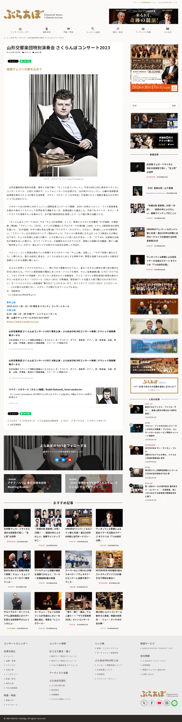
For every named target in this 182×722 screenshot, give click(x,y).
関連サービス (147, 643)
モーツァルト (78, 420)
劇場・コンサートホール (107, 648)
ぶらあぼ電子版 (58, 685)
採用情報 (146, 665)
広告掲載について (104, 669)
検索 (174, 105)
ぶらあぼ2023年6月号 (49, 420)
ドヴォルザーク (28, 420)
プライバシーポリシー (106, 678)
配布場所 (55, 690)
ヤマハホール (11, 704)
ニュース (10, 656)
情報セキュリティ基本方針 (154, 669)
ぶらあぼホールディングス (154, 660)
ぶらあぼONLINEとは (106, 660)
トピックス (11, 665)
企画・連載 (11, 660)
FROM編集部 (11, 687)
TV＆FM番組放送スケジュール (64, 665)
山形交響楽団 (15, 424)
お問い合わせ (148, 674)
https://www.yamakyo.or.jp (23, 321)
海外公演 (10, 683)
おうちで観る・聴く (60, 651)
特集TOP (10, 700)
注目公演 (38, 52)
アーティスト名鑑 (58, 672)
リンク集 (99, 643)
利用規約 (101, 674)
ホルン (66, 420)
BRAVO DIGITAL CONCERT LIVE (157, 648)
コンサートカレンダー (16, 643)
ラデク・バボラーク (97, 420)
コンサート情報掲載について (109, 665)
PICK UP (27, 52)
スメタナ (13, 420)
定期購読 (55, 694)
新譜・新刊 (11, 678)
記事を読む (10, 651)
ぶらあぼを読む (57, 680)
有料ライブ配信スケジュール (64, 660)
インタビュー (11, 674)
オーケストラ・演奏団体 (107, 652)
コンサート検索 (57, 643)
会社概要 (145, 656)
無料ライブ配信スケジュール (64, 656)
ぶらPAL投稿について (61, 699)
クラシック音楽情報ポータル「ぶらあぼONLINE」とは (155, 2)
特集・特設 (10, 695)
